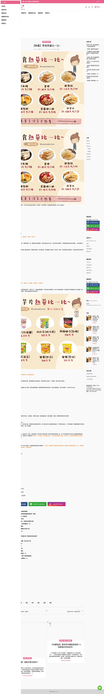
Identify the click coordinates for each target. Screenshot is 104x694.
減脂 (27, 602)
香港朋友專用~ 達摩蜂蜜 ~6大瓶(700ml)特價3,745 (96, 350)
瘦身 (39, 602)
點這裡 (22, 488)
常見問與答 (89, 265)
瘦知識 (88, 141)
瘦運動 (89, 151)
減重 (45, 602)
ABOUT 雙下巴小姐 (91, 241)
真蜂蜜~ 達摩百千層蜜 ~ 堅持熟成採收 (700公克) (96, 318)
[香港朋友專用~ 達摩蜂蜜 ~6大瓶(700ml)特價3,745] (88, 351)
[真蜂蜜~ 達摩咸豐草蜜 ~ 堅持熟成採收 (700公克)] (88, 330)
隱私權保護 (89, 248)
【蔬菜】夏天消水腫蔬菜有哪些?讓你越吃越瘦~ (92, 58)
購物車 (88, 246)
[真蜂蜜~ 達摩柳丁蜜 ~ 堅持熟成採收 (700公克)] (88, 361)
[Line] (100, 689)
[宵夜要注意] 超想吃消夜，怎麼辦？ (92, 77)
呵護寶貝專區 (89, 373)
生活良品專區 (89, 379)
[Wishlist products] (92, 7)
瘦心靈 (88, 143)
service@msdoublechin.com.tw (93, 305)
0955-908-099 (93, 300)
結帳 (87, 243)
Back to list (46, 610)
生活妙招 (88, 156)
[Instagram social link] (99, 2)
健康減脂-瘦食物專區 (91, 376)
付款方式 (88, 262)
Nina (42, 49)
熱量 (50, 602)
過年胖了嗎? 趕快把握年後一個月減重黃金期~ (92, 45)
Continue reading (27, 675)
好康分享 (88, 159)
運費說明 (88, 272)
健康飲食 (69, 640)
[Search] (89, 7)
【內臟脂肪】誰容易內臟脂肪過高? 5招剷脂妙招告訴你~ (92, 53)
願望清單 (88, 251)
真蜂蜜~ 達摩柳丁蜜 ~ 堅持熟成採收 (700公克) (96, 360)
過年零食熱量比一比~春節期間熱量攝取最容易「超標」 (23, 513)
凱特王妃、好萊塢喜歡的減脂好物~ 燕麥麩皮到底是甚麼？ (24, 536)
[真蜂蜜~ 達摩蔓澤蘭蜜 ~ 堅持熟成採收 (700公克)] (88, 340)
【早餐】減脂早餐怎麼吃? (27, 662)
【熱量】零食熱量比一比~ (92, 80)
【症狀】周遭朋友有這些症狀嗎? (92, 66)
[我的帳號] (86, 7)
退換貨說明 (89, 270)
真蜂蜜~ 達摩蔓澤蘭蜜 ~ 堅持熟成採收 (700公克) (96, 339)
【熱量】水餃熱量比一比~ (92, 73)
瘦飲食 (44, 41)
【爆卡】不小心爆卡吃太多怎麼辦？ (92, 62)
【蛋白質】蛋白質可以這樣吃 (92, 70)
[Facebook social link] (97, 2)
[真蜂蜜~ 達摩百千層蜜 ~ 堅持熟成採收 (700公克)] (88, 319)
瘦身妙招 (48, 41)
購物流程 (88, 267)
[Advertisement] (54, 26)
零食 (33, 602)
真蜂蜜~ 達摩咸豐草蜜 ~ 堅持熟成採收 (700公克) (96, 329)
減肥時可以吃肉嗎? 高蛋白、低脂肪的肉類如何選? (22, 521)
